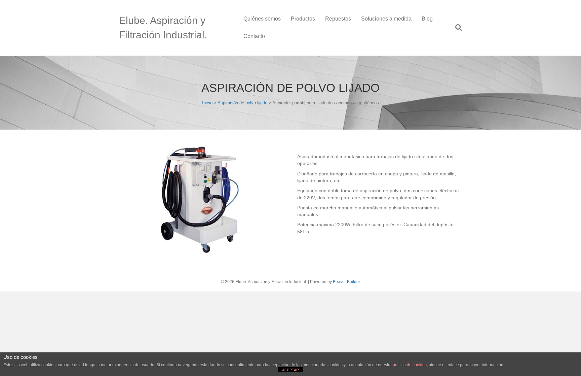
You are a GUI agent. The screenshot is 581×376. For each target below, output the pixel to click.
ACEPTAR (290, 370)
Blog (427, 19)
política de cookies (410, 365)
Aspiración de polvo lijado (242, 102)
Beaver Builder (346, 281)
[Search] (456, 27)
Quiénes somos (262, 19)
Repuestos (338, 19)
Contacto (254, 36)
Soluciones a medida (386, 19)
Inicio (207, 102)
